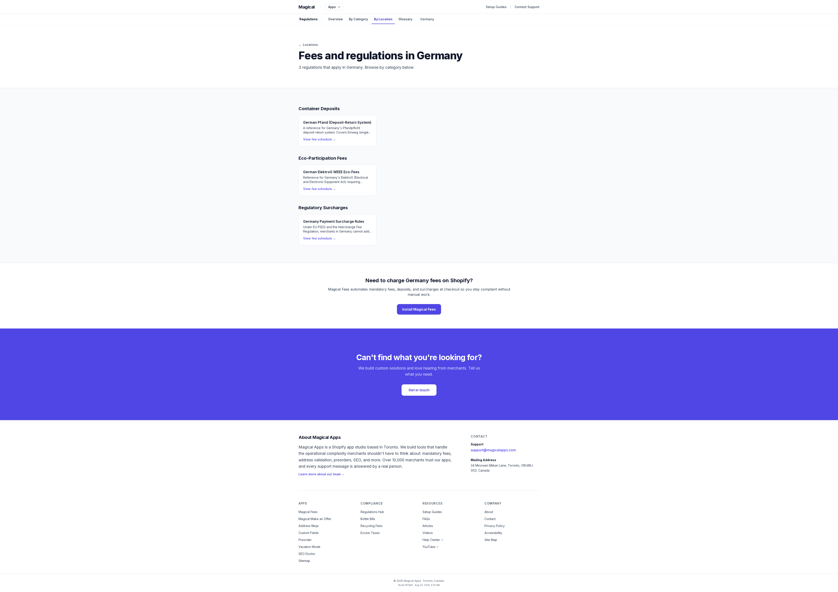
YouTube (428, 547)
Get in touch (419, 390)
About (488, 512)
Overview (335, 19)
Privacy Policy (494, 526)
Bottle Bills (368, 519)
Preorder (305, 540)
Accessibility (493, 533)
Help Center (431, 540)
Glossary (405, 19)
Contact (490, 519)
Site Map (490, 540)
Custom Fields (309, 533)
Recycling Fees (372, 526)
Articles (427, 526)
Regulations (308, 19)
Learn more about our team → (322, 474)
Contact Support (527, 7)
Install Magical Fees (419, 309)
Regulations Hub (372, 512)
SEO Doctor (307, 554)
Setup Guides (496, 7)
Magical (307, 7)
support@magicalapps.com (493, 450)
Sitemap (304, 561)
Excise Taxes (370, 533)
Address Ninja (308, 526)
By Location (383, 19)
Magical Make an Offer (315, 519)
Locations (308, 44)
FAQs (426, 519)
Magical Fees (308, 512)
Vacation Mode (309, 547)
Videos (427, 533)
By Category (358, 19)
